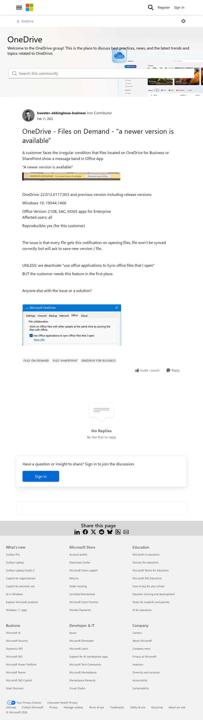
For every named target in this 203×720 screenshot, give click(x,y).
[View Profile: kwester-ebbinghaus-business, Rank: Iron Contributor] (28, 115)
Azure (72, 633)
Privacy (53, 707)
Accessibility (139, 680)
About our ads (177, 707)
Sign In (179, 7)
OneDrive (27, 21)
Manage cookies (73, 707)
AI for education (142, 610)
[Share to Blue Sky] (109, 531)
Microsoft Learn (78, 648)
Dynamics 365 (14, 648)
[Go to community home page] (29, 7)
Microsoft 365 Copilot (19, 680)
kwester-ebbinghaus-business (61, 112)
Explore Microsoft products (22, 602)
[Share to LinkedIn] (77, 531)
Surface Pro (13, 554)
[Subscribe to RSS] (118, 531)
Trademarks (117, 707)
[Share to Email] (126, 531)
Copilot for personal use (20, 586)
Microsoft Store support (83, 570)
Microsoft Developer (81, 640)
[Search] (151, 7)
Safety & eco (137, 707)
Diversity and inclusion (146, 672)
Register (164, 7)
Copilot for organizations (21, 578)
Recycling (157, 707)
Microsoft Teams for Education (150, 570)
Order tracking (78, 586)
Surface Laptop (15, 562)
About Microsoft (142, 640)
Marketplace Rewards (82, 680)
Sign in (41, 476)
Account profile (78, 554)
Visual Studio (77, 688)
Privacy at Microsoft (144, 656)
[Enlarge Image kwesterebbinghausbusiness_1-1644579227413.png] (71, 176)
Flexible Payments (80, 610)
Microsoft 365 (14, 656)
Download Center (79, 562)
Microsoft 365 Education (147, 578)
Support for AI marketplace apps (88, 656)
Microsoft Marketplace (83, 672)
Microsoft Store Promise (83, 602)
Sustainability (140, 688)
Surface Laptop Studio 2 (20, 570)
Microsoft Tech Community (85, 664)
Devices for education (145, 562)
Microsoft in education (145, 554)
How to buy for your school (148, 586)
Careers (137, 633)
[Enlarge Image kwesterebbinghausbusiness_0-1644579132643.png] (71, 325)
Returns (74, 578)
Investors (137, 664)
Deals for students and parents (151, 602)
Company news (141, 648)
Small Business (15, 688)
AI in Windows (14, 594)
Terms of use (96, 707)
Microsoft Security (17, 640)
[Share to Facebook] (85, 531)
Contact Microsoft (32, 707)
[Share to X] (93, 531)
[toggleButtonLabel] (183, 21)
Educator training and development (153, 594)
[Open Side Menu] (19, 7)
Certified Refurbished (82, 594)
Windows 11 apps (16, 610)
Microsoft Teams (15, 672)
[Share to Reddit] (101, 531)
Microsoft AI (13, 633)
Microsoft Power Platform (21, 664)
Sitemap (11, 707)
